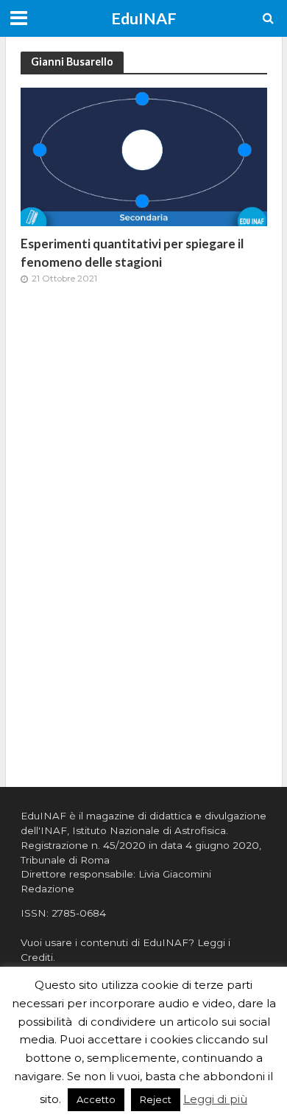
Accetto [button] (96, 1099)
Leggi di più (215, 1099)
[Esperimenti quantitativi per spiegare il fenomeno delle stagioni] (144, 156)
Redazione (47, 889)
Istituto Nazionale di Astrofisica (149, 830)
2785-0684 (79, 913)
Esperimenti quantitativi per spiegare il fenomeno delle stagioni (132, 252)
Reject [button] (155, 1099)
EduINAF (144, 18)
